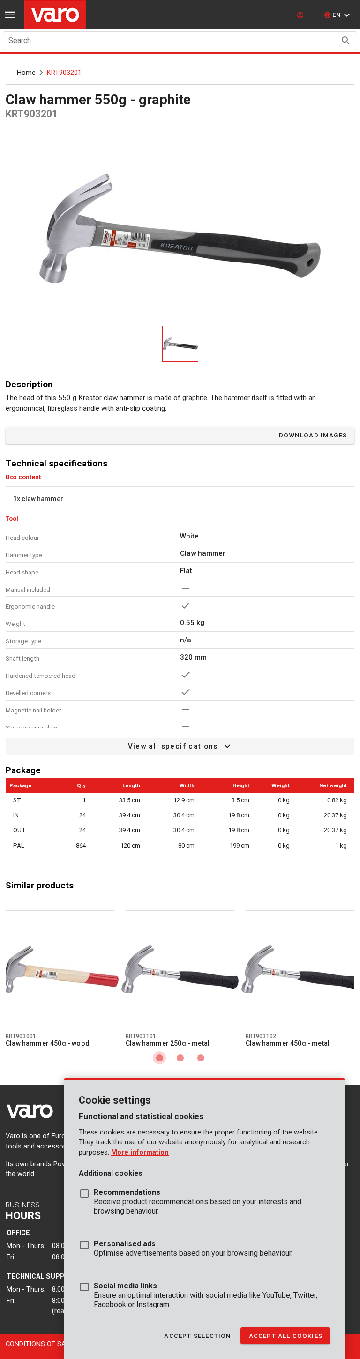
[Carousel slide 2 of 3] (180, 1057)
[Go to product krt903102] (300, 969)
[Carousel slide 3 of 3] (200, 1057)
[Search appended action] (346, 40)
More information (140, 1152)
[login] (301, 15)
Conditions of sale (39, 1344)
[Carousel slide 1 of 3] (159, 1057)
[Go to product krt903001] (60, 969)
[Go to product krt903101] (180, 969)
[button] (338, 15)
